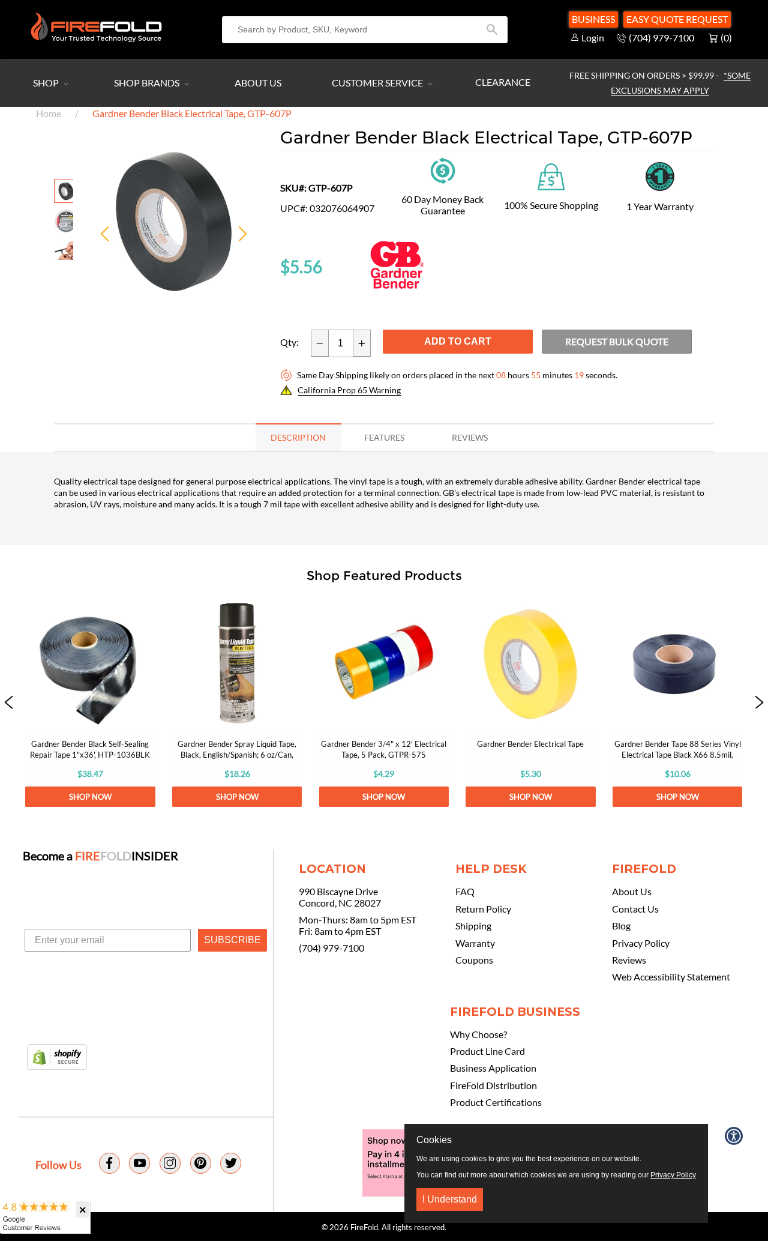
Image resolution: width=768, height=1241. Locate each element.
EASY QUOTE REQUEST (677, 19)
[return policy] (443, 169)
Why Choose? (478, 1034)
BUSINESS (593, 19)
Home (48, 113)
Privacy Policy (641, 943)
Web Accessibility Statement (671, 976)
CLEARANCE (502, 82)
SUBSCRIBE (232, 940)
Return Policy (483, 909)
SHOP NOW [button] (90, 797)
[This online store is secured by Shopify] (57, 1058)
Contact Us (635, 909)
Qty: (289, 342)
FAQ (465, 891)
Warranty (475, 943)
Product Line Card (487, 1051)
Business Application (493, 1068)
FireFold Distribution (493, 1085)
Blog (621, 925)
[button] (8, 703)
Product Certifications (496, 1102)
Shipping (473, 925)
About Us (258, 82)
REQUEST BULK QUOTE (616, 341)
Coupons (474, 960)
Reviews (629, 960)
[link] (90, 703)
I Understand (449, 1199)
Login (592, 37)
